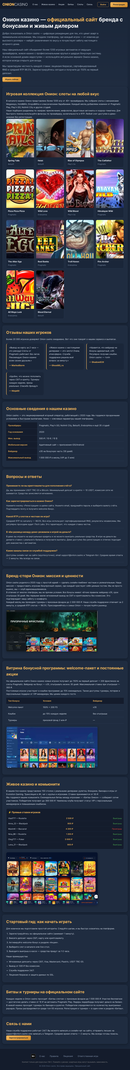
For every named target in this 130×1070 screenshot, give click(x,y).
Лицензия (68, 1056)
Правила (54, 1056)
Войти (103, 4)
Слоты (80, 4)
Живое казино (48, 4)
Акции (61, 4)
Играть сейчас (11, 79)
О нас (35, 4)
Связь (90, 4)
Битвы (71, 4)
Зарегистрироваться (18, 1038)
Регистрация (119, 4)
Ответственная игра (88, 1056)
